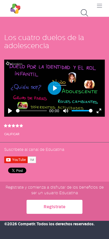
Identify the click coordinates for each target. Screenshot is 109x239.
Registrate (54, 206)
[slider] (31, 110)
